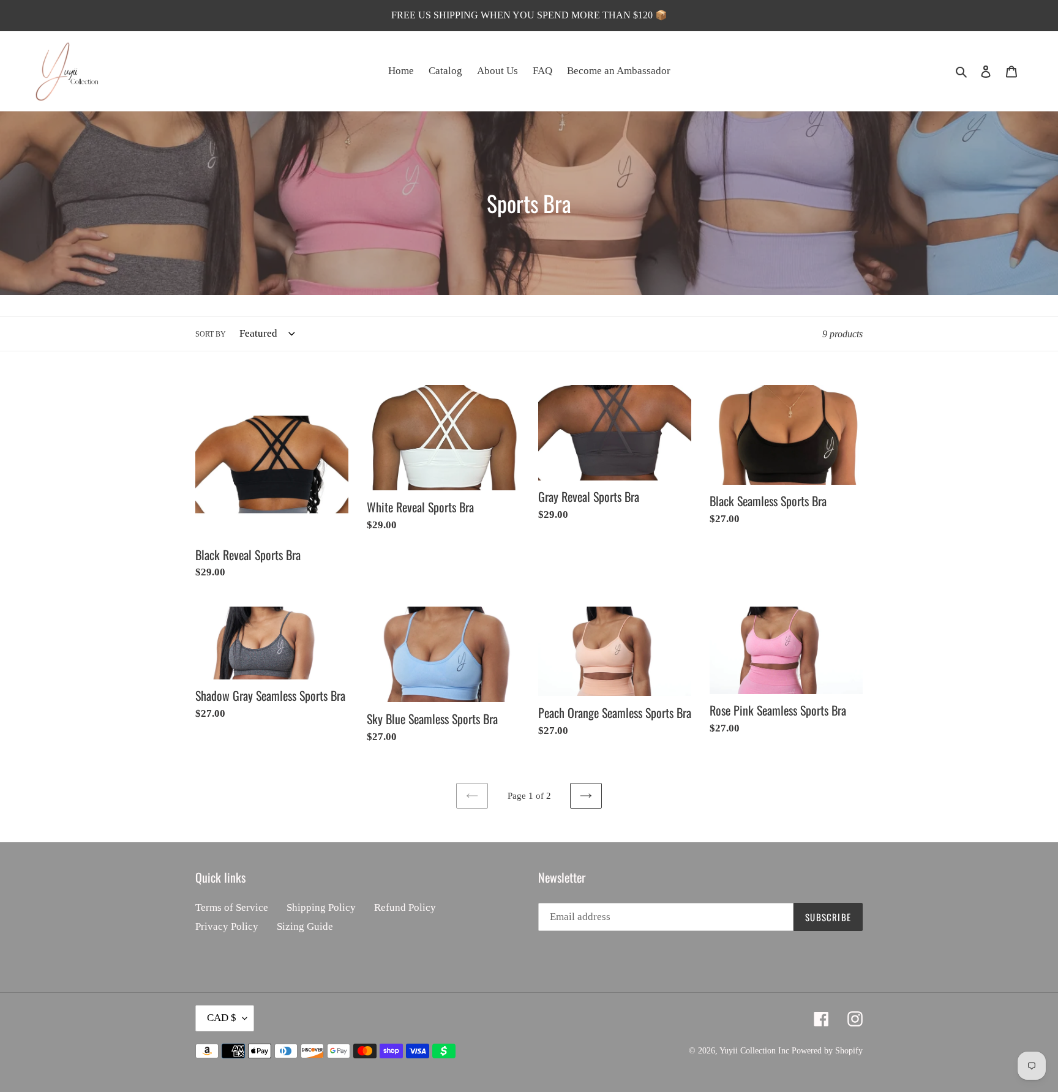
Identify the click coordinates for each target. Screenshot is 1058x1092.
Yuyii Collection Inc (754, 1050)
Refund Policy (405, 907)
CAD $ (221, 1017)
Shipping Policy (321, 907)
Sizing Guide (305, 926)
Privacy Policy (226, 926)
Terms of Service (231, 907)
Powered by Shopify (827, 1050)
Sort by (210, 334)
